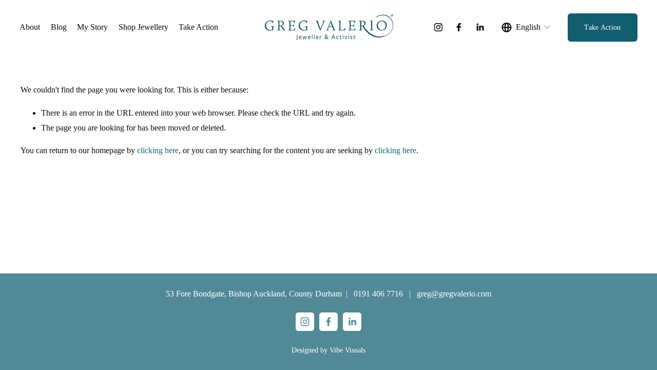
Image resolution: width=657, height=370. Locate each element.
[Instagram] (438, 27)
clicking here (158, 150)
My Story (92, 27)
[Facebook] (459, 27)
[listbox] (526, 27)
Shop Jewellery (143, 27)
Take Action (198, 27)
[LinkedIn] (480, 27)
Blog (59, 27)
